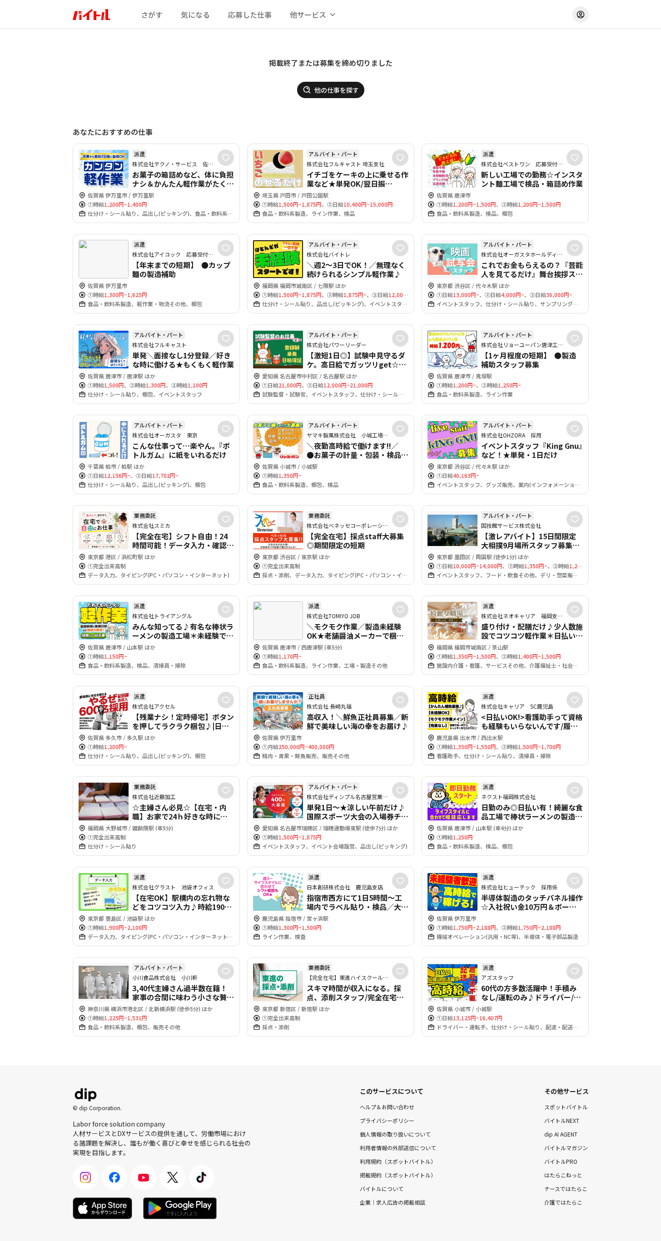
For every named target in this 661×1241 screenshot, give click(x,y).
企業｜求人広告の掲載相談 (392, 1202)
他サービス (308, 14)
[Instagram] (85, 1177)
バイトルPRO (560, 1161)
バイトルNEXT (561, 1120)
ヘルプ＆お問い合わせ (387, 1107)
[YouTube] (143, 1177)
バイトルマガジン (566, 1148)
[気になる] (226, 157)
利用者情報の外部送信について (398, 1148)
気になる (195, 14)
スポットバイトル (566, 1107)
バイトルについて (381, 1188)
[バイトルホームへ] (91, 14)
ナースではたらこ (565, 1188)
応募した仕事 (250, 14)
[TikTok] (201, 1177)
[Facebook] (114, 1177)
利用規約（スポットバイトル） (398, 1161)
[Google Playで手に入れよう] (180, 1208)
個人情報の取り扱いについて (395, 1134)
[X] (172, 1177)
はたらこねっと (563, 1175)
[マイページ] (580, 14)
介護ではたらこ (563, 1202)
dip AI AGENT (560, 1134)
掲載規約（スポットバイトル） (398, 1175)
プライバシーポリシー (387, 1120)
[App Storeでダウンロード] (102, 1208)
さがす (152, 14)
